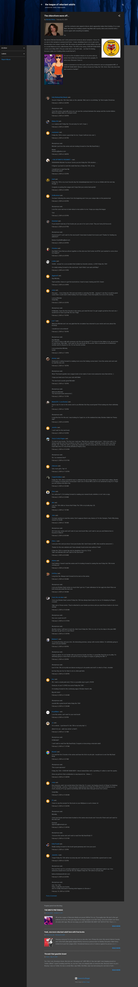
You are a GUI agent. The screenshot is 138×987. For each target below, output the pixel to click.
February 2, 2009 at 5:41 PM (60, 138)
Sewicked (55, 221)
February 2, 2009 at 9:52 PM (60, 433)
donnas (54, 358)
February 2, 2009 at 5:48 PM (60, 154)
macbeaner (55, 132)
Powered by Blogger (83, 978)
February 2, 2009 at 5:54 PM (60, 190)
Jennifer (54, 427)
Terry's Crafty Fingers (58, 438)
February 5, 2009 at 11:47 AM (60, 746)
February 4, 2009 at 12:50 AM (60, 706)
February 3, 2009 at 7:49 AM (60, 523)
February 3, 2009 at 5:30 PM (60, 659)
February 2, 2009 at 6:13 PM (60, 270)
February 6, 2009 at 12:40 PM (60, 777)
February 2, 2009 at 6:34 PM (60, 285)
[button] (119, 16)
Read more (116, 926)
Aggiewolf (55, 275)
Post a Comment (51, 896)
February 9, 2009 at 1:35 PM (60, 849)
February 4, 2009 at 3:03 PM (60, 717)
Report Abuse (6, 59)
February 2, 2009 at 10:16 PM (60, 449)
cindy (53, 290)
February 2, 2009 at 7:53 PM (60, 409)
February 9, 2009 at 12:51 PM (60, 838)
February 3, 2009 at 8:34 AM (60, 555)
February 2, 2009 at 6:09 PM (60, 243)
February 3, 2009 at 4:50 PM (60, 646)
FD (52, 800)
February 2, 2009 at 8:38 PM (60, 422)
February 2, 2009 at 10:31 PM (60, 460)
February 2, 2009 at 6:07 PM (60, 227)
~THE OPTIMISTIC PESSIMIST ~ (62, 159)
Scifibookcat (56, 195)
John (53, 515)
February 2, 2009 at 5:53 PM (60, 174)
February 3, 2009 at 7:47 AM (60, 510)
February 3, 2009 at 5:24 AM (60, 497)
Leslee (54, 261)
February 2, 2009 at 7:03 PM (60, 315)
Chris (53, 491)
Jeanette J (55, 855)
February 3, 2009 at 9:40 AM (60, 592)
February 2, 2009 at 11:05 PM (60, 471)
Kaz (53, 679)
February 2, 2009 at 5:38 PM (60, 116)
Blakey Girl (55, 121)
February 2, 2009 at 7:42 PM (60, 366)
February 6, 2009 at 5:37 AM (60, 759)
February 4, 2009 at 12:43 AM (60, 695)
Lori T (53, 321)
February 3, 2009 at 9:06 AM (60, 568)
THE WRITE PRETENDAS (53, 910)
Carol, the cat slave (58, 597)
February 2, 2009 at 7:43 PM (60, 383)
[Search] (123, 5)
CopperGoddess (57, 477)
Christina (54, 248)
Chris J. (54, 541)
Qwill (53, 179)
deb (53, 502)
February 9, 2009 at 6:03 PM (60, 877)
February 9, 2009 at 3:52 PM (60, 860)
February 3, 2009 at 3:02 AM (60, 486)
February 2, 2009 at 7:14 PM (60, 353)
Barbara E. (55, 639)
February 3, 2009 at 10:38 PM (60, 674)
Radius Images (86, 982)
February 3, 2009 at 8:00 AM (60, 535)
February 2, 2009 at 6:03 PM (60, 215)
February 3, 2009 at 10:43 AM (60, 610)
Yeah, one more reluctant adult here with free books (64, 932)
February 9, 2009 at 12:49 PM (60, 827)
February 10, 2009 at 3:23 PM (60, 891)
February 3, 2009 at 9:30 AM (60, 579)
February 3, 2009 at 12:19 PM (60, 621)
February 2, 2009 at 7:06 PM (60, 331)
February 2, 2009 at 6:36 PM (60, 302)
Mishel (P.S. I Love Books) (60, 402)
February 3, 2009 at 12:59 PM (60, 634)
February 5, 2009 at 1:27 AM (60, 732)
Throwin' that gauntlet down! (55, 954)
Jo (52, 723)
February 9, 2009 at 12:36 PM (60, 806)
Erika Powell (55, 844)
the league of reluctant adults (60, 4)
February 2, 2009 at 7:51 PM (60, 396)
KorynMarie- (55, 711)
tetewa (54, 560)
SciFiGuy (54, 573)
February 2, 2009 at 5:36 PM (60, 103)
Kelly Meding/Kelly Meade (59, 97)
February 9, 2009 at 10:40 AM (60, 795)
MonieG (54, 752)
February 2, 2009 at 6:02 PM (60, 201)
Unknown (54, 466)
